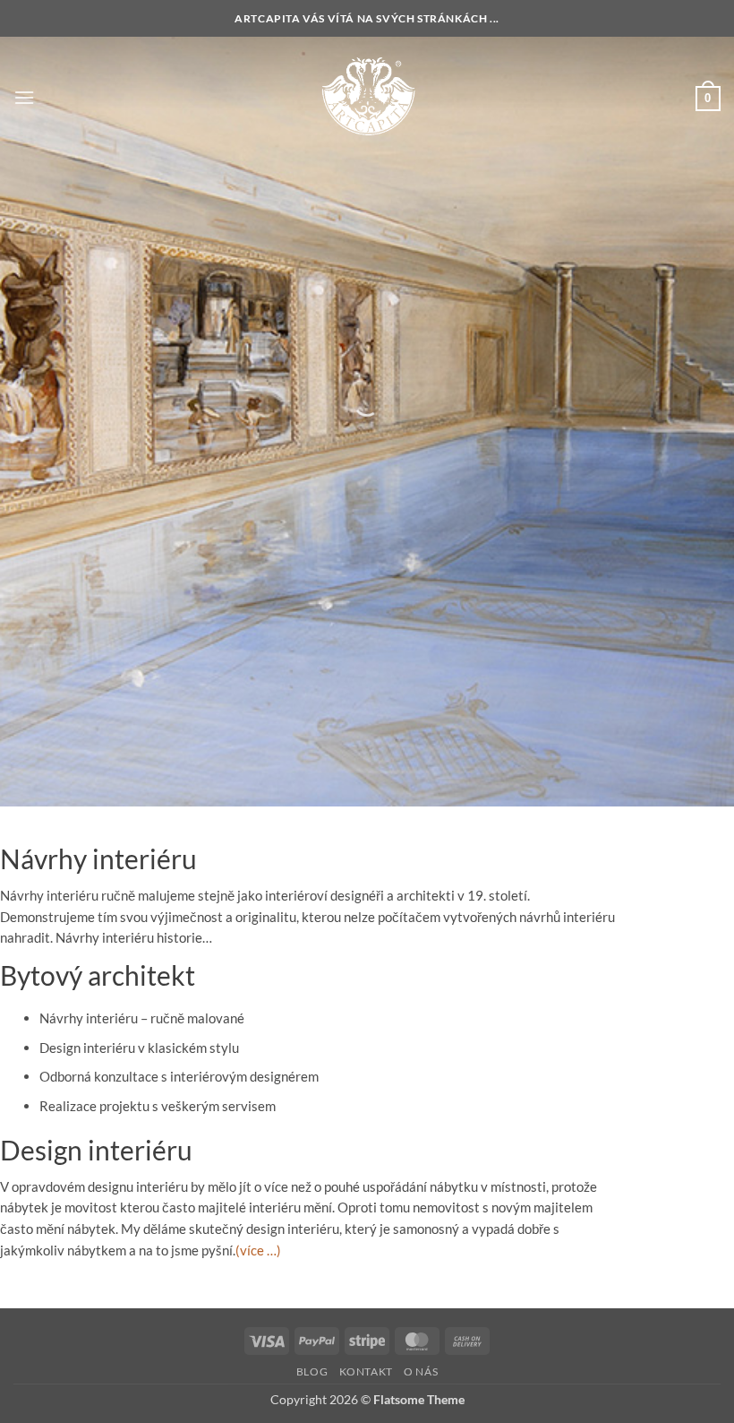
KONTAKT (366, 1371)
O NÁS (421, 1371)
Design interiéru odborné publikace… (504, 528)
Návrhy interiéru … (272, 479)
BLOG (312, 1371)
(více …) (258, 1250)
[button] (24, 97)
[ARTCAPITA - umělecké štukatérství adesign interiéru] (367, 96)
